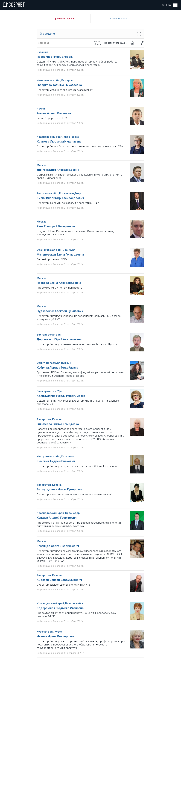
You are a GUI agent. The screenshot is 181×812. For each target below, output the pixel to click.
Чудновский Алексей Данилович (60, 311)
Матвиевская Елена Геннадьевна (60, 254)
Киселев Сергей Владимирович (59, 580)
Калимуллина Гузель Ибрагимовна (61, 396)
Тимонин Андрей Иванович (56, 461)
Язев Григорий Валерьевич (56, 226)
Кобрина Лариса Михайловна (57, 367)
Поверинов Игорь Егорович (56, 56)
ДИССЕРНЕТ (14, 5)
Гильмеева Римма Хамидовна (58, 424)
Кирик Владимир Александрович (60, 198)
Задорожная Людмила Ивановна (60, 608)
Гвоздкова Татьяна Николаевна (59, 85)
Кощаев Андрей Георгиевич (57, 517)
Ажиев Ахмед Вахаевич (54, 113)
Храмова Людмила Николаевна (59, 141)
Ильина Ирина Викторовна (55, 636)
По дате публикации (114, 43)
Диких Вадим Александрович (58, 169)
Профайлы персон (64, 18)
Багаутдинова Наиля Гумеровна (59, 489)
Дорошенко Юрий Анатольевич (59, 339)
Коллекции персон (117, 18)
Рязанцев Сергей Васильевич (58, 546)
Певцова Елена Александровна (59, 283)
